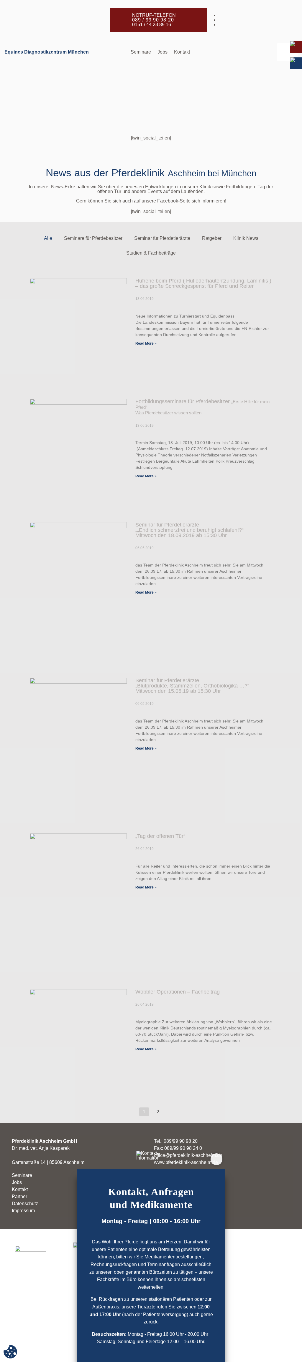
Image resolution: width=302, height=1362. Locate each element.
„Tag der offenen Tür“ (160, 836)
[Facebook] (258, 15)
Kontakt (182, 51)
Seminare (141, 51)
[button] (287, 52)
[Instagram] (258, 19)
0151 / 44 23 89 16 (151, 24)
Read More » (146, 343)
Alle (48, 238)
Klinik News (245, 238)
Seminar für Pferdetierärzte (162, 238)
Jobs (162, 51)
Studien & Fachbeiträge (151, 252)
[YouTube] (258, 24)
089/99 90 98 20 (181, 1141)
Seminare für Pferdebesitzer (93, 238)
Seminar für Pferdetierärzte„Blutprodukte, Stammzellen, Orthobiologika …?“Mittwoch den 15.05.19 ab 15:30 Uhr (192, 685)
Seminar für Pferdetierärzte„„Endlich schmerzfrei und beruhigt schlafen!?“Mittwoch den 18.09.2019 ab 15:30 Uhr (189, 530)
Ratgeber (211, 238)
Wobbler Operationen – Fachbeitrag (177, 992)
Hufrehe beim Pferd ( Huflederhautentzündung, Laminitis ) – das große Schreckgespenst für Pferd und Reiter (203, 283)
